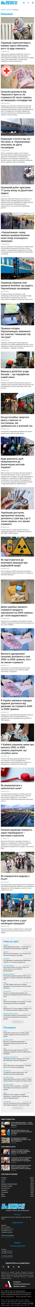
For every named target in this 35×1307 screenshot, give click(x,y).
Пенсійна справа (8, 965)
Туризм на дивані (5, 1305)
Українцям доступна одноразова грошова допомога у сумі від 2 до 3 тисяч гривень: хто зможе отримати (15, 518)
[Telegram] (8, 1267)
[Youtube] (19, 1267)
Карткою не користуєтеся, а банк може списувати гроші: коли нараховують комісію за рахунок (21, 1167)
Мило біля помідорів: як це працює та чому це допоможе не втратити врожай (17, 1002)
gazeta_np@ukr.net (6, 1258)
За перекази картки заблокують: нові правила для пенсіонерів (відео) (15, 1073)
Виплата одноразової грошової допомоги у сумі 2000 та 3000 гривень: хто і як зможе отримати (16, 658)
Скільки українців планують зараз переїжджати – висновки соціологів (16, 832)
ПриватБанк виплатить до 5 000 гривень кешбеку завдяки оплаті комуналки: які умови (16, 1034)
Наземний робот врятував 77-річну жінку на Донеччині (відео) (17, 190)
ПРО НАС (17, 1214)
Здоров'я (5, 945)
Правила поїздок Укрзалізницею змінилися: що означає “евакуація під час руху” (16, 332)
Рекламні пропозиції (17, 1246)
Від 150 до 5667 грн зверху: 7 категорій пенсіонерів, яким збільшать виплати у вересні (15, 1087)
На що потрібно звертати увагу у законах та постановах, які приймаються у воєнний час (17, 421)
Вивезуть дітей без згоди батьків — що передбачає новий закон (15, 374)
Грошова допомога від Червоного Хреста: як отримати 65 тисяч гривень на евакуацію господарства (16, 96)
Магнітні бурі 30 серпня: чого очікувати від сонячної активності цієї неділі (17, 954)
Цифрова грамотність (27, 1303)
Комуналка (17, 1300)
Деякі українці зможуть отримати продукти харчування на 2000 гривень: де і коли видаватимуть (17, 611)
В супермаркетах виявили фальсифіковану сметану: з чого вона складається (17, 961)
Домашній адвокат (9, 974)
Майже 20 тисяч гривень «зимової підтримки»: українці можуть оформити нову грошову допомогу (16, 1096)
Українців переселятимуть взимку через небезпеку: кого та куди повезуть (16, 45)
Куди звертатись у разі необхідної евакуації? (13, 922)
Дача (4, 1000)
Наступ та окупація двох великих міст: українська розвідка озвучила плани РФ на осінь (17, 994)
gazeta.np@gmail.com (7, 1237)
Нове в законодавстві (16, 1303)
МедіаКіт (17, 1243)
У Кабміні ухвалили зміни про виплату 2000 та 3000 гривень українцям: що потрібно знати (17, 749)
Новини (3, 1300)
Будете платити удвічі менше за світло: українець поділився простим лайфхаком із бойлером (17, 1051)
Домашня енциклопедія (10, 1013)
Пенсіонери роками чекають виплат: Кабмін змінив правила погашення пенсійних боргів (17, 1080)
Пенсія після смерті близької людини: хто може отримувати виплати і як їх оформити (20, 1151)
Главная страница (6, 9)
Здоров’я (27, 1300)
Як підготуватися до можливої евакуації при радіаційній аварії (14, 562)
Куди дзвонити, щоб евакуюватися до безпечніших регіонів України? (13, 463)
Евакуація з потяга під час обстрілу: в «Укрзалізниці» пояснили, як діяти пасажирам (15, 143)
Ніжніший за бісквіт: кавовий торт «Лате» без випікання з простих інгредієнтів (16, 1059)
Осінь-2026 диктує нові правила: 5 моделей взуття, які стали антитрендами (17, 1066)
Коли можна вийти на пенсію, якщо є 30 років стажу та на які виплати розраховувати (16, 969)
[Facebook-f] (3, 1267)
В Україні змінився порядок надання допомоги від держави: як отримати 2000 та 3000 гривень (16, 705)
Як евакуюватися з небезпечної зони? (11, 787)
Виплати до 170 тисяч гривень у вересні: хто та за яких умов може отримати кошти (17, 1009)
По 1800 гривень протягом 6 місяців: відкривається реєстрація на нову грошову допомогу (17, 986)
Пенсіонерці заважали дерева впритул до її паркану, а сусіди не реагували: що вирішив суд (17, 977)
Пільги (8, 1303)
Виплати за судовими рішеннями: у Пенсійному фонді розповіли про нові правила (15, 1043)
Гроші (5, 983)
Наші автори (17, 1223)
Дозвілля (3, 1303)
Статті (25, 1305)
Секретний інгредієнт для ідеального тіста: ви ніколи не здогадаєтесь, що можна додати (17, 1017)
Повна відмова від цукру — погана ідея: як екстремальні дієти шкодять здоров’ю (17, 947)
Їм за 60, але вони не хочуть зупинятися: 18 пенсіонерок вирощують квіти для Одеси (17, 1104)
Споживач (6, 959)
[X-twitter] (14, 1267)
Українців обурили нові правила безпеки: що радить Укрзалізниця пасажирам (17, 285)
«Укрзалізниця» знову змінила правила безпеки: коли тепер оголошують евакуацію (15, 236)
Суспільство (7, 991)
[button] (32, 2)
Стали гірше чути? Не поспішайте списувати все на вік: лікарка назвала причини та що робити (21, 1159)
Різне (4, 1048)
